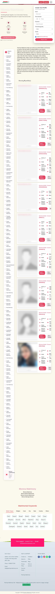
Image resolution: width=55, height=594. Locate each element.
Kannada (18, 519)
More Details (49, 111)
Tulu (37, 526)
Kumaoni (19, 526)
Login (41, 2)
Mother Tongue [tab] (9, 511)
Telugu (44, 516)
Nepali (31, 526)
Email (36, 11)
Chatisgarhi (12, 526)
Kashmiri (15, 523)
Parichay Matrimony (25, 574)
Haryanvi (43, 519)
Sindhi (34, 523)
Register (46, 2)
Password (37, 21)
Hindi (8, 516)
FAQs (29, 559)
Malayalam (10, 519)
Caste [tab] (24, 511)
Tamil (39, 516)
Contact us (23, 556)
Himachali (8, 523)
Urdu (40, 523)
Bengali (21, 516)
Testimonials (24, 561)
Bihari (24, 519)
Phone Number (38, 16)
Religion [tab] (18, 511)
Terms (42, 36)
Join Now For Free (7, 37)
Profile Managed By (39, 26)
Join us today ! (26, 584)
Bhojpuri (46, 523)
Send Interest (42, 111)
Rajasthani (30, 519)
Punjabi (33, 516)
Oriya (37, 519)
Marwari (28, 523)
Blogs (29, 561)
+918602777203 (11, 563)
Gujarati (14, 516)
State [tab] (35, 511)
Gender (36, 31)
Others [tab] (47, 511)
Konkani (42, 526)
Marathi (27, 516)
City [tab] (30, 511)
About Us (23, 559)
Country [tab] (41, 511)
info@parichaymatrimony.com (11, 568)
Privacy (46, 36)
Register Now (44, 39)
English (22, 523)
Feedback (30, 556)
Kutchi (25, 526)
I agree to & (42, 36)
